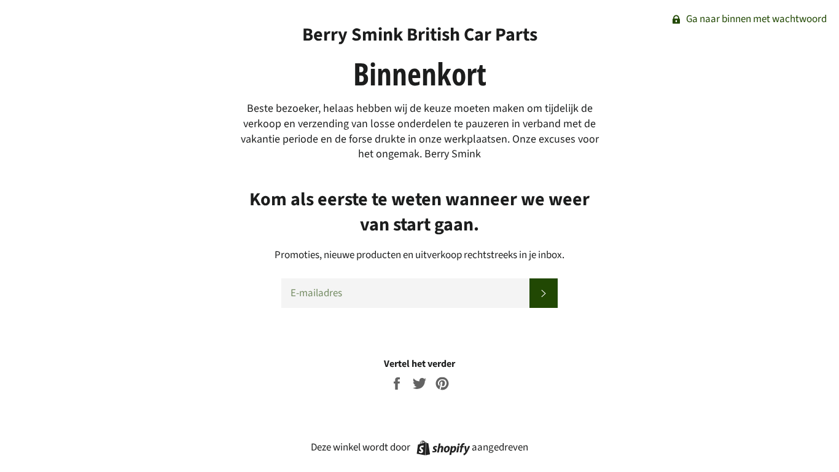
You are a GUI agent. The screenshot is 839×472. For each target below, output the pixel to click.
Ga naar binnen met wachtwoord (755, 19)
